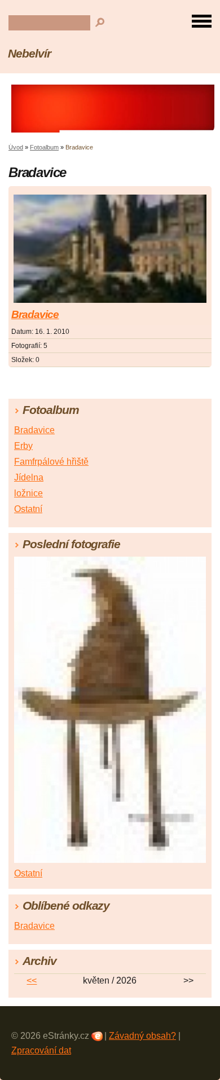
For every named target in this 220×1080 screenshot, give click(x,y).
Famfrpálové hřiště (51, 461)
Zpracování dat (41, 1050)
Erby (23, 446)
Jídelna (28, 477)
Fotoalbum (44, 147)
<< (32, 980)
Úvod (15, 147)
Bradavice (35, 314)
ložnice (28, 493)
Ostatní (28, 509)
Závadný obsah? (142, 1036)
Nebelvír (29, 53)
